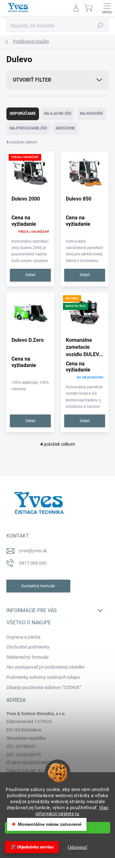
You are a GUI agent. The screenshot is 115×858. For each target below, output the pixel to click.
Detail (30, 275)
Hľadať (100, 25)
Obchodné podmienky (28, 646)
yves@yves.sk (33, 550)
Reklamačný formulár (27, 657)
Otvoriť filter (32, 80)
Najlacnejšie (58, 113)
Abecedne (65, 128)
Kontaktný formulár (38, 586)
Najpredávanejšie (28, 128)
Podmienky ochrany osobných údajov (43, 677)
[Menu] (107, 8)
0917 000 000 (33, 563)
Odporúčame (23, 113)
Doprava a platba (23, 637)
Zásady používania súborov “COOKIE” (43, 687)
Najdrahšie (91, 113)
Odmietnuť (78, 847)
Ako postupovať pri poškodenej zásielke (45, 667)
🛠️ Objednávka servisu (32, 847)
